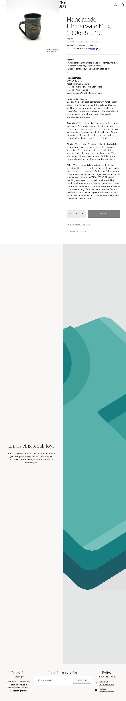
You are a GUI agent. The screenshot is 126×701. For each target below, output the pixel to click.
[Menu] (3, 4)
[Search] (10, 4)
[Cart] (122, 4)
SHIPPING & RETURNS (78, 231)
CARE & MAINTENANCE (79, 225)
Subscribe (82, 680)
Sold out (104, 213)
